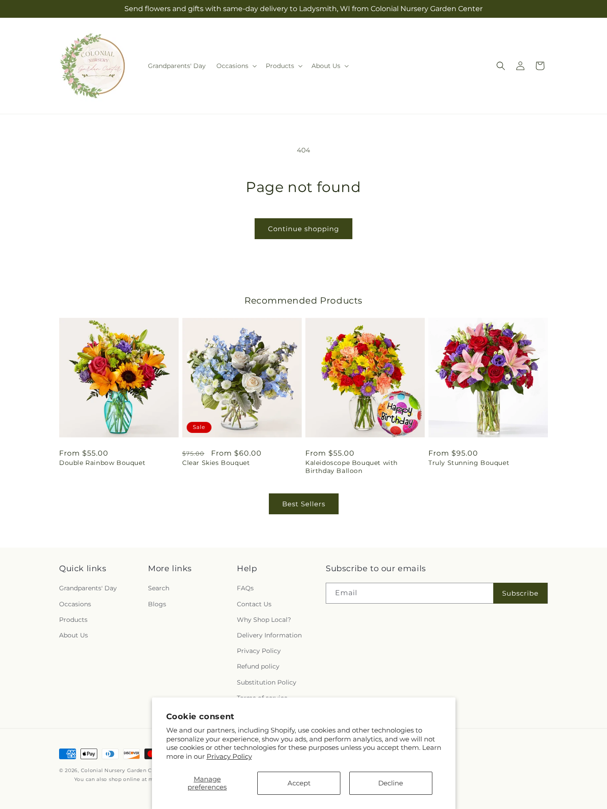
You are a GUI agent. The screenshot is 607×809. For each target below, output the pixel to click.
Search (158, 588)
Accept (299, 783)
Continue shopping (303, 228)
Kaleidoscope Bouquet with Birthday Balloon (351, 467)
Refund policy (258, 666)
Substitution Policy (266, 682)
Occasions (75, 604)
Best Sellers (303, 504)
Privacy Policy (229, 756)
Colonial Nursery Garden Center (124, 770)
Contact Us (254, 604)
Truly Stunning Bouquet (468, 463)
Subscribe (520, 593)
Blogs (157, 604)
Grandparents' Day (88, 588)
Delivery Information (269, 635)
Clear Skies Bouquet (216, 463)
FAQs (245, 588)
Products (73, 620)
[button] (235, 65)
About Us (73, 635)
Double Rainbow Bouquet (102, 463)
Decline (390, 783)
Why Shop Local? (264, 620)
